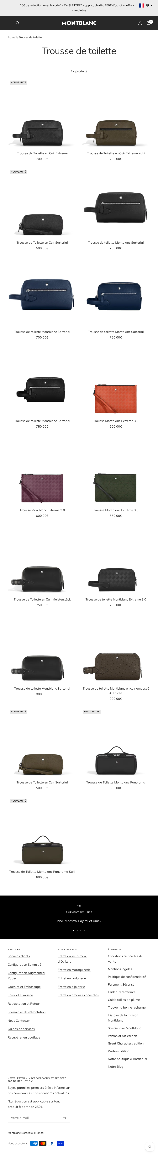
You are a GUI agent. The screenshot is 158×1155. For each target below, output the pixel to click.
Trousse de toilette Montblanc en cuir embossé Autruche (116, 690)
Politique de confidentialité (127, 977)
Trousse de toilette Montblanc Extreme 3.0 (116, 599)
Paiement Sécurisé (121, 984)
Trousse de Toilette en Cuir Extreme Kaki (116, 153)
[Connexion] (140, 23)
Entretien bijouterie (71, 987)
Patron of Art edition (122, 1036)
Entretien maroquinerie (74, 970)
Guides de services (21, 1029)
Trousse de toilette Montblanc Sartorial (116, 242)
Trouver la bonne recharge (127, 1007)
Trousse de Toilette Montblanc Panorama (115, 782)
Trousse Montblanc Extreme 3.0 (116, 421)
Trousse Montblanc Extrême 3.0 (116, 510)
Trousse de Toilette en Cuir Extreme (42, 153)
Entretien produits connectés (78, 995)
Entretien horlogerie (72, 978)
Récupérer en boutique (24, 1037)
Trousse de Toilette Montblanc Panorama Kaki (42, 871)
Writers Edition (118, 1051)
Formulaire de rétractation (26, 1012)
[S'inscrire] (64, 1117)
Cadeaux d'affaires (121, 992)
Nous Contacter (19, 1020)
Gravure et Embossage (24, 987)
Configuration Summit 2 (24, 964)
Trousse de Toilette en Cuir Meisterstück (42, 599)
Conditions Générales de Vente (125, 958)
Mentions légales (120, 969)
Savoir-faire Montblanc (124, 1028)
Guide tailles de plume (124, 1000)
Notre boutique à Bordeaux (127, 1059)
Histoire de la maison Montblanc (123, 1017)
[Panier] (148, 23)
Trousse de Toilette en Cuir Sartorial (42, 242)
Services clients (19, 956)
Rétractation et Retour (24, 1003)
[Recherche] (17, 23)
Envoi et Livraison (20, 995)
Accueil (12, 37)
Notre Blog (115, 1066)
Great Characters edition (126, 1043)
